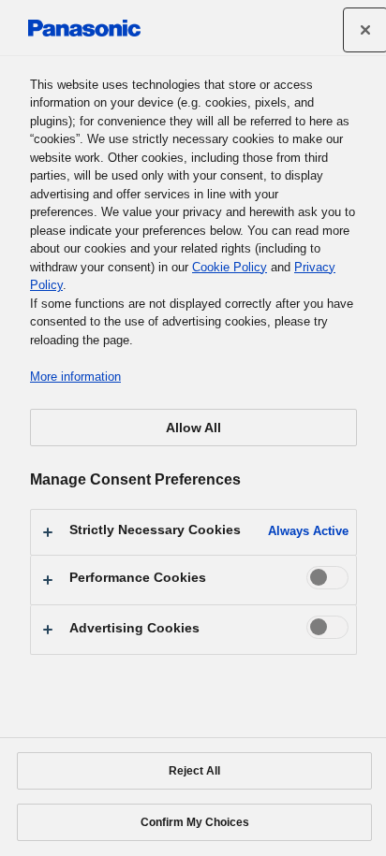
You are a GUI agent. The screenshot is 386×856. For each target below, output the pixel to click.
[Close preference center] (365, 30)
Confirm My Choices (195, 822)
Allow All (193, 427)
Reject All (194, 770)
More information (75, 377)
